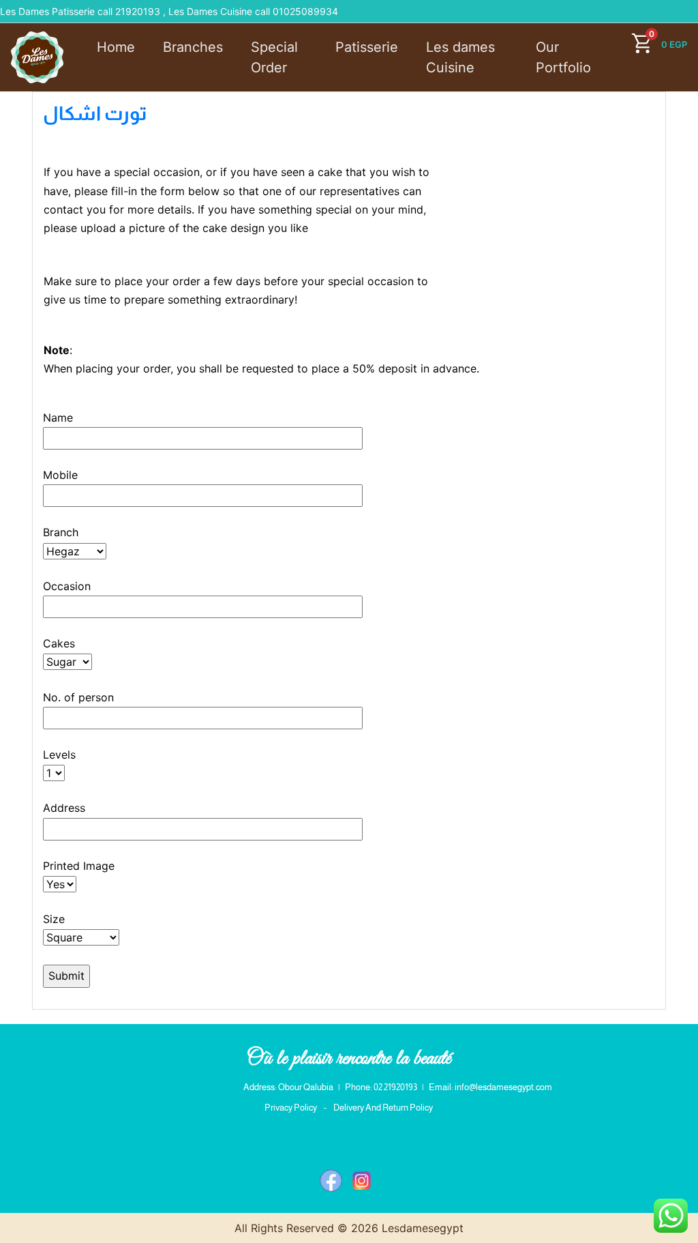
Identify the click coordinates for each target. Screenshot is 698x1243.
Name (58, 417)
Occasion (67, 586)
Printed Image (79, 866)
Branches (193, 47)
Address (64, 808)
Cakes (59, 643)
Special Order (274, 57)
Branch (60, 532)
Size (54, 919)
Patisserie (366, 47)
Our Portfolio (563, 57)
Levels (59, 754)
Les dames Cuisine (460, 57)
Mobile (60, 475)
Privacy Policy (290, 1107)
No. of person (78, 697)
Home (116, 47)
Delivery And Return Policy (383, 1107)
